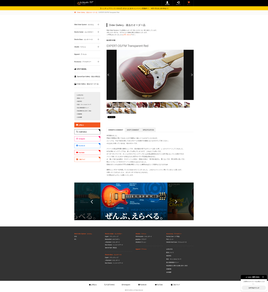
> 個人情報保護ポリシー (82, 107)
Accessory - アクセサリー (82, 62)
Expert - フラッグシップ (111, 236)
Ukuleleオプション (141, 242)
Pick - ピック (169, 239)
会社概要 (168, 272)
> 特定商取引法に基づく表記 (83, 111)
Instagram (82, 139)
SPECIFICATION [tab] (148, 130)
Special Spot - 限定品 (111, 247)
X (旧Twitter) (83, 132)
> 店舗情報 (79, 114)
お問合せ (81, 125)
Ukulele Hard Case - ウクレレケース (176, 242)
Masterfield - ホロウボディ (112, 239)
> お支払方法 (79, 95)
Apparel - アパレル (80, 54)
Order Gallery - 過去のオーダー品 (87, 12)
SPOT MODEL (82, 69)
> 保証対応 (79, 101)
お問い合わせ (127, 35)
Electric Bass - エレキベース (83, 39)
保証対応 (168, 255)
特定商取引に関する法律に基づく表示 (177, 265)
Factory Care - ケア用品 (173, 236)
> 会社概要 (79, 117)
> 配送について (80, 98)
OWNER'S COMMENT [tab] (115, 130)
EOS (75, 236)
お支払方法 (169, 249)
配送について (170, 252)
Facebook (82, 145)
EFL (75, 239)
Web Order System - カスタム (84, 24)
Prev (108, 75)
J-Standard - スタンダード (112, 242)
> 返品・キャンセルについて (83, 104)
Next (192, 75)
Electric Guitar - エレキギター (83, 32)
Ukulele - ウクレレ (80, 47)
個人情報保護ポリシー (172, 262)
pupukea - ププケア (141, 239)
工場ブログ (82, 159)
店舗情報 (168, 269)
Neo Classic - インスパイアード (114, 245)
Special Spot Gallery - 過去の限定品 (88, 76)
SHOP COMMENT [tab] (133, 130)
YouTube (81, 152)
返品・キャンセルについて (173, 259)
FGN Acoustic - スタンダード (144, 236)
